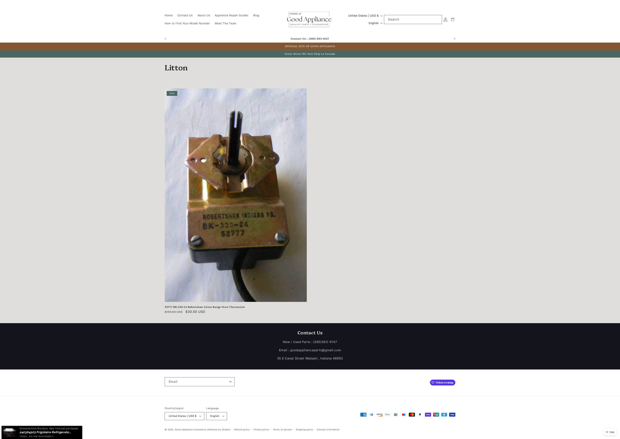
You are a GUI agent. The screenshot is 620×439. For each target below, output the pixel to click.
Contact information (328, 429)
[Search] (437, 19)
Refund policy (242, 429)
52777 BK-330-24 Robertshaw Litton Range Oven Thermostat (205, 306)
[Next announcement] (454, 38)
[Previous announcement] (165, 38)
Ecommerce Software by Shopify (211, 429)
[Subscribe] (230, 381)
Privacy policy (261, 429)
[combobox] (413, 19)
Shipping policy (304, 429)
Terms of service (282, 429)
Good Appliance (184, 429)
